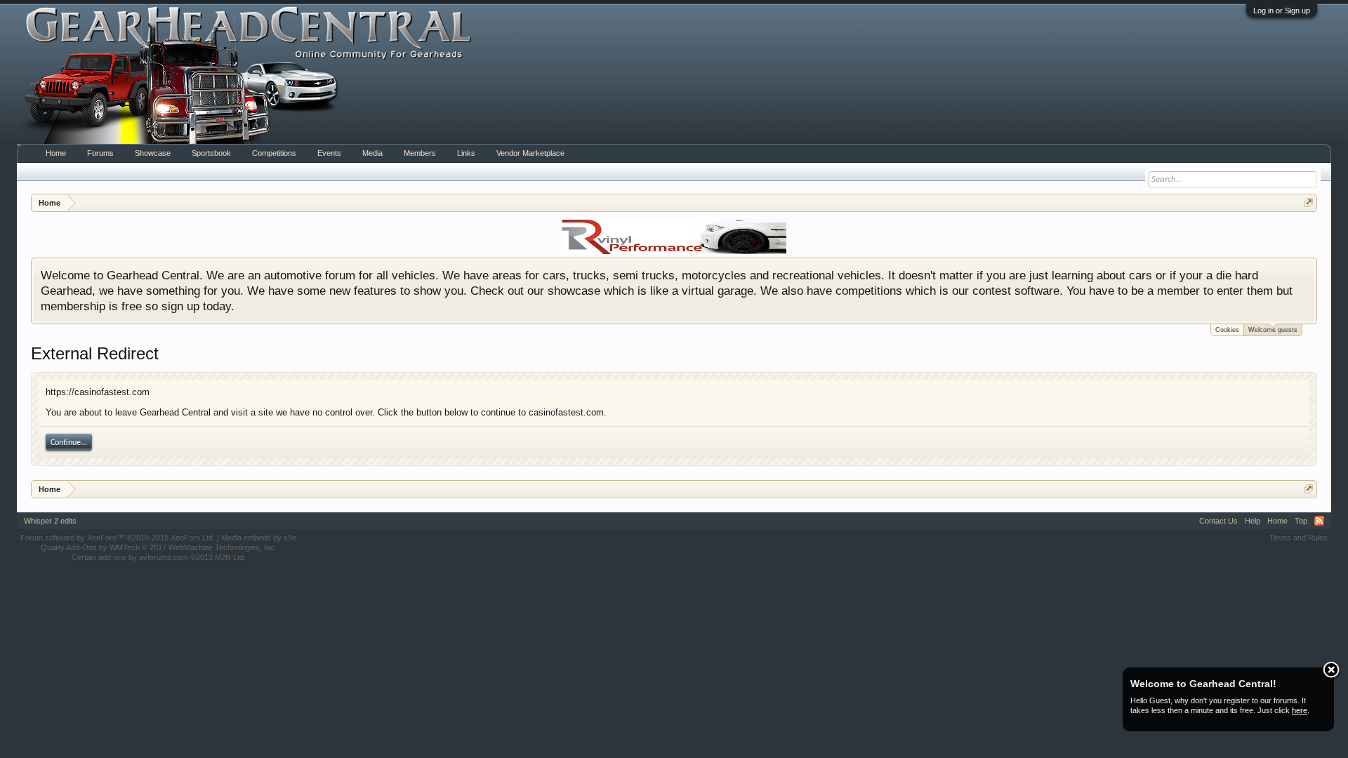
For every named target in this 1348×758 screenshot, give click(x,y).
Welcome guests (1272, 329)
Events (329, 153)
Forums (100, 153)
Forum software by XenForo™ (117, 537)
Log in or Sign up (1281, 10)
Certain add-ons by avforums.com (159, 557)
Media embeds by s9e (258, 537)
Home (56, 153)
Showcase (153, 153)
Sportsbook (211, 153)
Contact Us (1218, 521)
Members (420, 153)
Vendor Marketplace (530, 153)
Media (372, 153)
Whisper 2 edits (50, 521)
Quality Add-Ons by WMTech (159, 547)
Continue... (69, 443)
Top (1301, 521)
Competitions (274, 153)
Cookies (1227, 329)
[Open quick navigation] (1308, 202)
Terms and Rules (1298, 537)
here (1299, 710)
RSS (1319, 521)
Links (466, 153)
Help (1252, 521)
